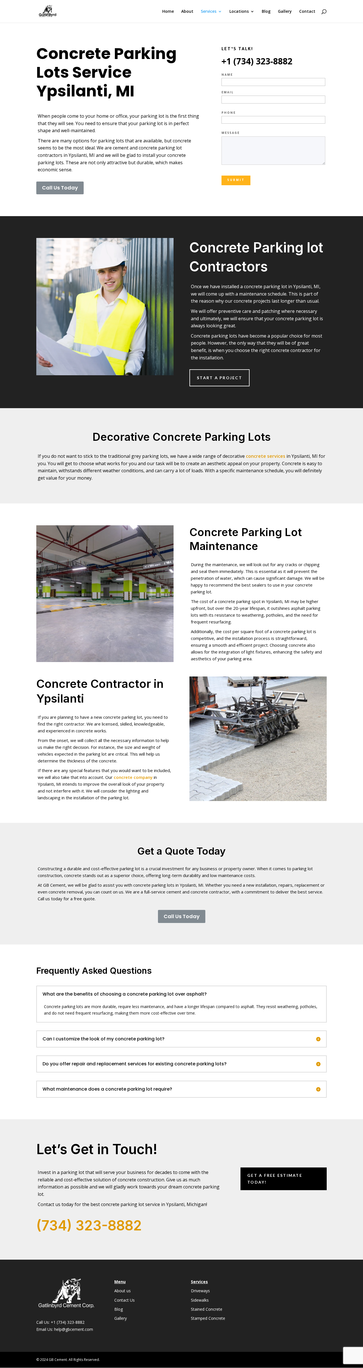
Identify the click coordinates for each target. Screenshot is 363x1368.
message (230, 133)
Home (168, 11)
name (227, 75)
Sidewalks (200, 1300)
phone (228, 113)
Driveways (200, 1290)
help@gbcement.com (73, 1329)
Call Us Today (60, 187)
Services (208, 11)
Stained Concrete (206, 1309)
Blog (266, 11)
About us (122, 1290)
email (227, 92)
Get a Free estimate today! (274, 1178)
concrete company (133, 777)
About (187, 11)
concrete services (266, 456)
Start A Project (219, 377)
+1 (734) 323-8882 (68, 1322)
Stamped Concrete (208, 1318)
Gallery (285, 11)
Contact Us (124, 1300)
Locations (239, 11)
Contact (307, 11)
